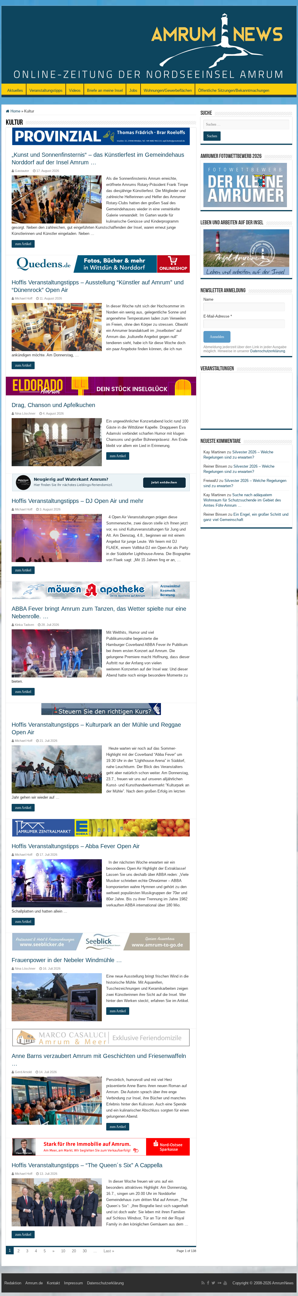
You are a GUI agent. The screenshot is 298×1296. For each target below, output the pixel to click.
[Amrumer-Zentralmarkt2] (101, 827)
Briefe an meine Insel (105, 90)
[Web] (101, 1037)
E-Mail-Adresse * (217, 316)
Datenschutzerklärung (267, 351)
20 (74, 1251)
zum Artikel (23, 244)
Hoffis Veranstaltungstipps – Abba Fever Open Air (76, 846)
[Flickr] (219, 1282)
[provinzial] (101, 136)
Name (208, 299)
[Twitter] (213, 1282)
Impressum (73, 1283)
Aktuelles (15, 90)
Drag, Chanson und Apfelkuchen (53, 405)
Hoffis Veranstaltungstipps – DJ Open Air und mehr (77, 501)
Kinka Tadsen (24, 624)
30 (85, 1251)
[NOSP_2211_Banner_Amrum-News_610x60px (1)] (101, 1146)
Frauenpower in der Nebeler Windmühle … (67, 960)
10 (63, 1251)
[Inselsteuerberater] (101, 709)
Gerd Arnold (23, 1072)
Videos (75, 90)
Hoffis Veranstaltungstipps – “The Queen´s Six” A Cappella (87, 1165)
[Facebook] (208, 1282)
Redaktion (12, 1283)
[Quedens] (101, 263)
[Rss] (203, 1282)
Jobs (133, 90)
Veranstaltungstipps (46, 90)
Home (14, 111)
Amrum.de (34, 1283)
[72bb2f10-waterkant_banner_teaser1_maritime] (101, 482)
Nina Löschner (25, 413)
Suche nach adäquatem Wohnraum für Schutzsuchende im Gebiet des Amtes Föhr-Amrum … (242, 500)
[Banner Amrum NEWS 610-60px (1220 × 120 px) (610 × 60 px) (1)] (101, 941)
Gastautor (22, 170)
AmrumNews (283, 1283)
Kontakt (53, 1283)
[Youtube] (225, 1282)
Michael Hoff (23, 298)
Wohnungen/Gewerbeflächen (168, 90)
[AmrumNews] (149, 45)
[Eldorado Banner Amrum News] (101, 385)
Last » (109, 1251)
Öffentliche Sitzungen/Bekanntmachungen (233, 90)
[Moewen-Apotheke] (101, 590)
